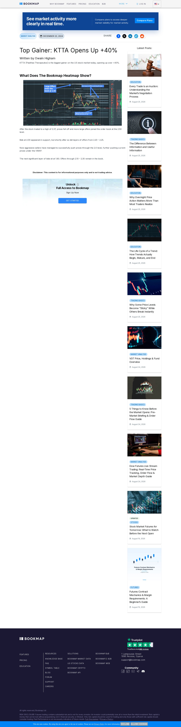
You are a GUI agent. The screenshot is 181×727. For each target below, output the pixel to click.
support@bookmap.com (133, 660)
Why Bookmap (57, 4)
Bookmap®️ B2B (104, 659)
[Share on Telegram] (136, 36)
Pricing (82, 4)
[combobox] (157, 4)
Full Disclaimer (92, 719)
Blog (47, 673)
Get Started (72, 200)
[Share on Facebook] (118, 36)
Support (49, 682)
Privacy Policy (106, 719)
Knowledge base (54, 659)
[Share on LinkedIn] (130, 36)
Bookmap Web (103, 663)
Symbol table (52, 668)
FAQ (47, 663)
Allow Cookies (139, 724)
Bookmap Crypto (76, 668)
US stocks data (76, 663)
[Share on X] (124, 36)
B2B (104, 4)
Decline (125, 724)
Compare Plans (145, 20)
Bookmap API (74, 673)
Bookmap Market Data (79, 659)
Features (71, 4)
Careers (49, 686)
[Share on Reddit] (142, 36)
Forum (48, 677)
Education (94, 4)
